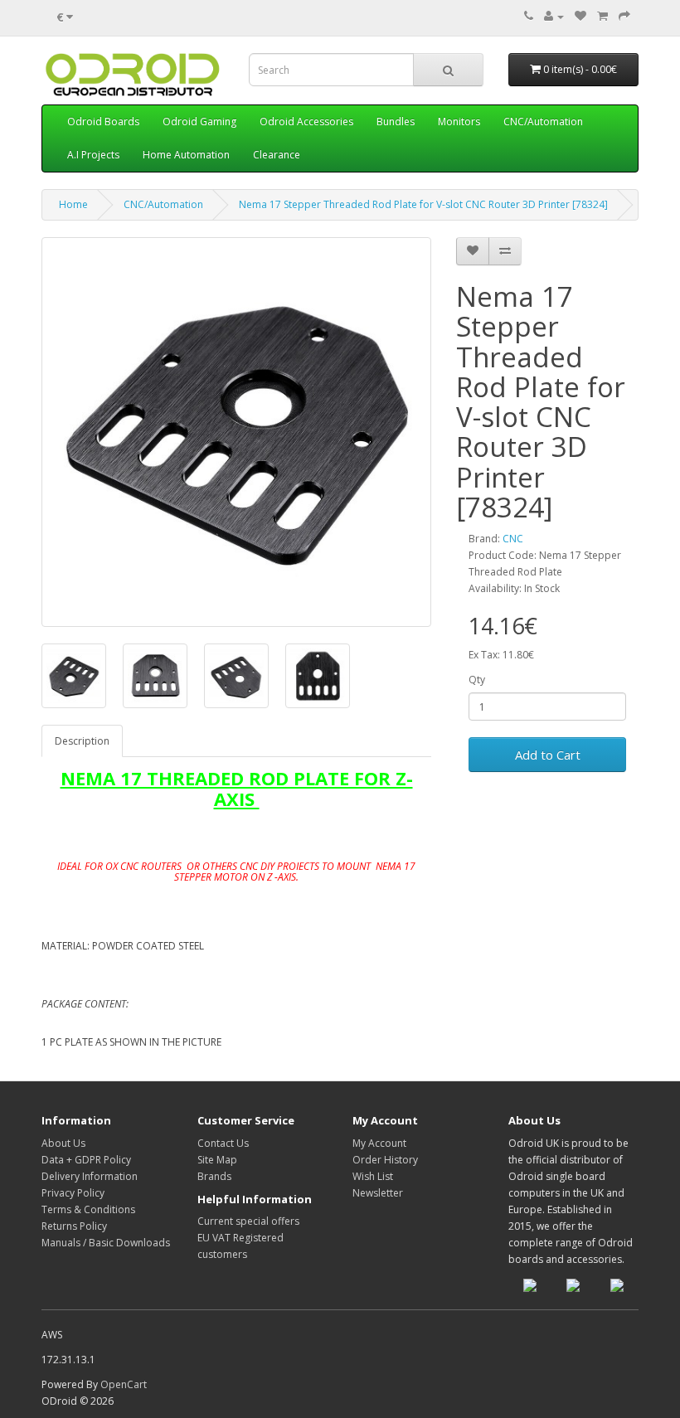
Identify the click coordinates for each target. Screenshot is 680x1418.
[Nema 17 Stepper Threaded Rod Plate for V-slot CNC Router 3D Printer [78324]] (236, 432)
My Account (379, 1143)
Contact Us (223, 1143)
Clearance (276, 155)
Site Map (217, 1160)
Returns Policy (74, 1226)
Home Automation (186, 155)
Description (82, 741)
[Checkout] (624, 16)
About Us (63, 1143)
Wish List (372, 1176)
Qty (477, 680)
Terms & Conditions (88, 1209)
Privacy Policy (72, 1193)
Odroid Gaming (199, 121)
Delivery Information (89, 1176)
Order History (385, 1160)
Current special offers (248, 1221)
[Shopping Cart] (602, 16)
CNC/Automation (543, 121)
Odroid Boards (103, 121)
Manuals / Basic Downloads (105, 1243)
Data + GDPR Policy (86, 1160)
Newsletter (377, 1193)
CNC (513, 539)
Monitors (459, 121)
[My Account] (554, 16)
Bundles (395, 121)
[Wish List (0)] (580, 16)
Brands (214, 1176)
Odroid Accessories (306, 121)
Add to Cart (547, 754)
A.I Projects (93, 155)
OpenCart (123, 1384)
